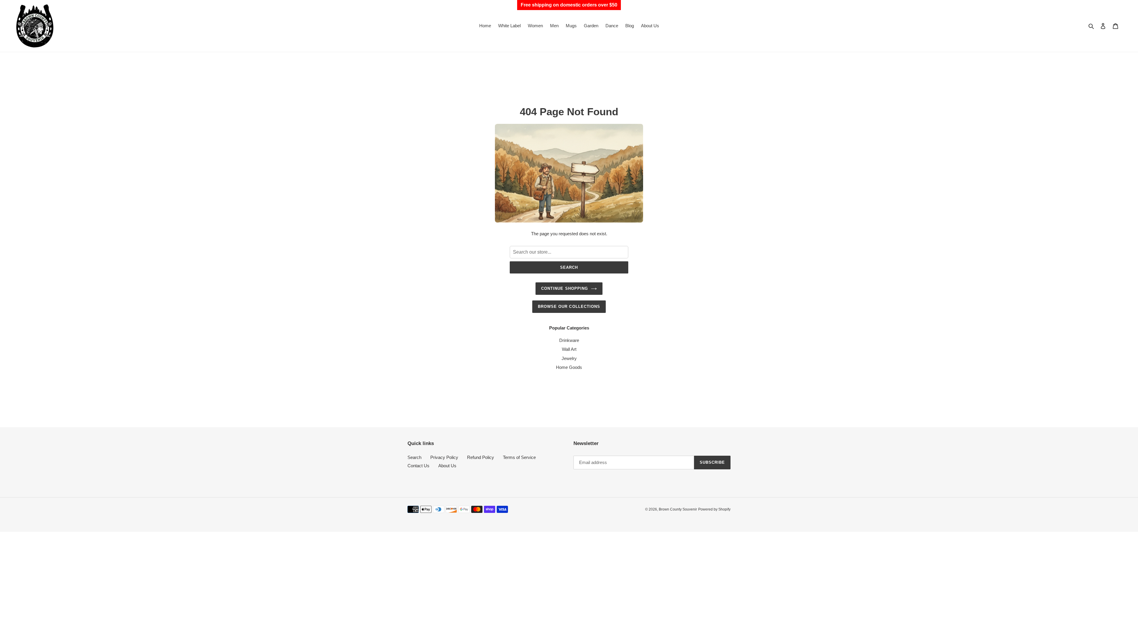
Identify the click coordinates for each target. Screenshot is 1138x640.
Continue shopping (564, 288)
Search (569, 267)
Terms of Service (519, 457)
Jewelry (569, 358)
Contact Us (418, 465)
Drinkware (569, 340)
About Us (447, 465)
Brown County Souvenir (678, 509)
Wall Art (569, 349)
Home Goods (569, 367)
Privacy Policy (444, 457)
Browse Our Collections (569, 306)
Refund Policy (480, 457)
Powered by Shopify (714, 509)
